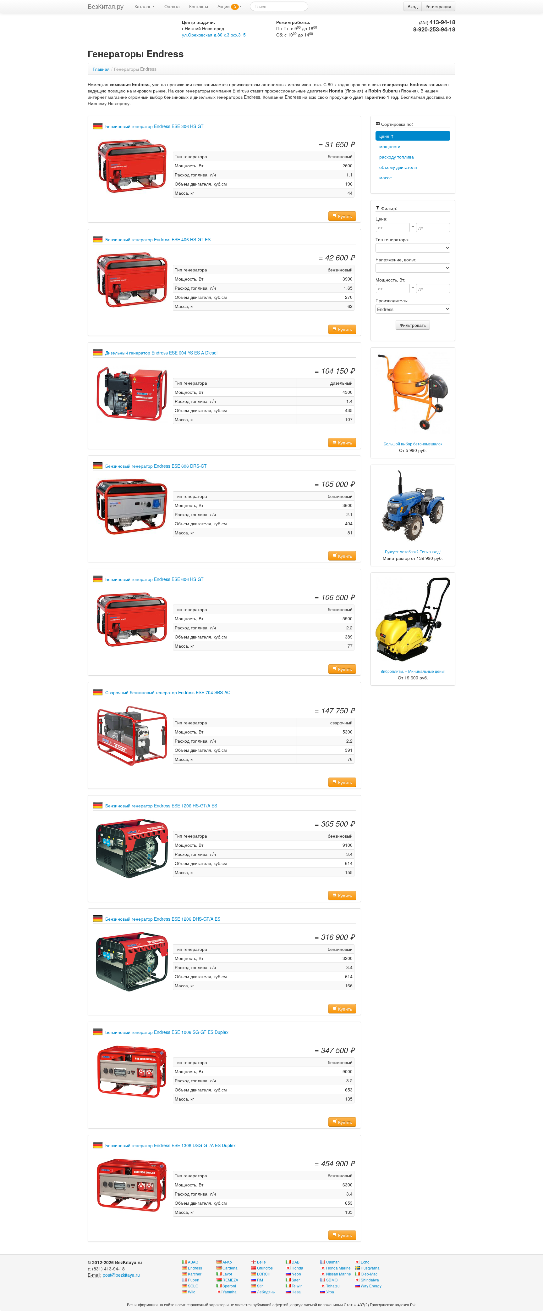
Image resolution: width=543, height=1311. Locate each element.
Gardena (230, 1267)
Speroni (229, 1285)
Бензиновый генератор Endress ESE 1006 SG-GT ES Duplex (166, 1032)
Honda (297, 1267)
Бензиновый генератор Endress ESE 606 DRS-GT (156, 466)
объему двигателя (398, 167)
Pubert (193, 1279)
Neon (296, 1273)
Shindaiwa (370, 1279)
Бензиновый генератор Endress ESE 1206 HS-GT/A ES (161, 805)
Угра (330, 1291)
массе (385, 177)
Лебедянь (266, 1291)
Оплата (172, 6)
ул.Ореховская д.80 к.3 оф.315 (214, 34)
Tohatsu (333, 1285)
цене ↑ (386, 136)
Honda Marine (338, 1267)
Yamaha (229, 1291)
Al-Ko (227, 1261)
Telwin (297, 1285)
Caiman (333, 1261)
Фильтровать (413, 325)
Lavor (227, 1273)
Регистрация (438, 6)
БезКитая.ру (105, 6)
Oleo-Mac (369, 1273)
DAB (295, 1261)
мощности (389, 146)
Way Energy (371, 1285)
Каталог (143, 6)
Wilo (191, 1291)
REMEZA (230, 1279)
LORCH (264, 1273)
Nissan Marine (338, 1273)
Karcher (194, 1273)
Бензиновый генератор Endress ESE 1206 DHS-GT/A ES (162, 919)
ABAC (193, 1261)
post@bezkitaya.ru (121, 1275)
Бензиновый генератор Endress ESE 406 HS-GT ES (158, 239)
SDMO (331, 1279)
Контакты (198, 6)
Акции (226, 6)
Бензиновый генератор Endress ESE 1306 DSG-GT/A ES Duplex (170, 1145)
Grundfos (265, 1267)
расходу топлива (396, 156)
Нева (296, 1291)
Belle (261, 1261)
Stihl (261, 1285)
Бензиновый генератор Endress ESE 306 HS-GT (154, 126)
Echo (365, 1261)
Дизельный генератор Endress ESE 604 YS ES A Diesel (161, 352)
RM (260, 1279)
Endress (195, 1267)
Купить (344, 216)
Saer (296, 1279)
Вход (413, 6)
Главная (101, 69)
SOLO (193, 1285)
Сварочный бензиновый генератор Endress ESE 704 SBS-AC (167, 692)
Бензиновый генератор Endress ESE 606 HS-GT (154, 579)
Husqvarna (370, 1267)
